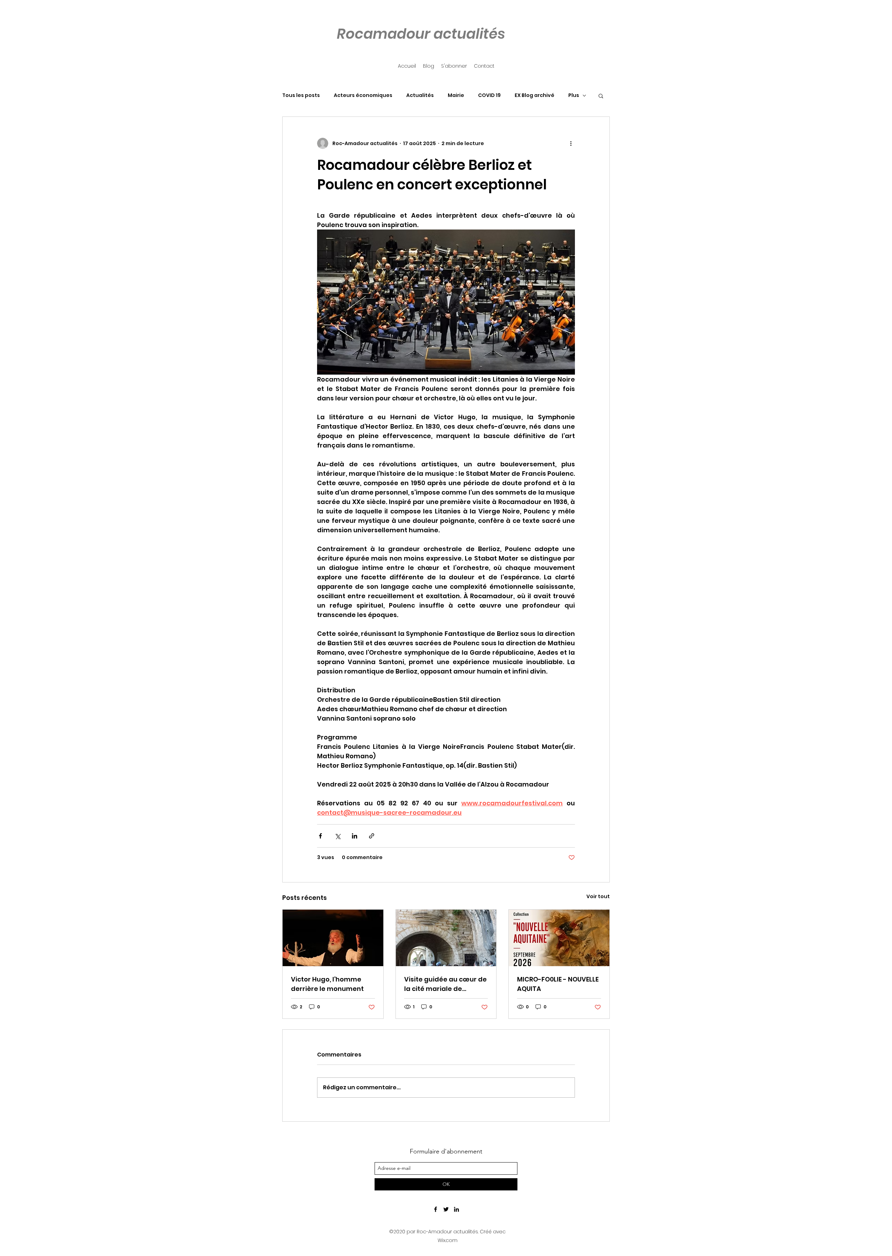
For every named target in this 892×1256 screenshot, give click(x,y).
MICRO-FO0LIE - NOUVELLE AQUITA (558, 984)
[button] (601, 95)
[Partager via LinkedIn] (354, 836)
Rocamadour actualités (421, 34)
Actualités (420, 95)
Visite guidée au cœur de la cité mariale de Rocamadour (445, 984)
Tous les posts (301, 95)
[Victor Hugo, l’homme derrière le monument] (333, 938)
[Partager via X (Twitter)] (337, 836)
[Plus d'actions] (571, 143)
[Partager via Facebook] (320, 836)
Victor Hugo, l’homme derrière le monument (327, 984)
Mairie (456, 95)
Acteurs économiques (363, 95)
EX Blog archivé (534, 95)
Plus (573, 95)
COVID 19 (489, 95)
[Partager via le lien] (371, 836)
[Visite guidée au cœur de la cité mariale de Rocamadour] (446, 938)
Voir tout (598, 896)
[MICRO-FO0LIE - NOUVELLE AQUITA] (559, 938)
